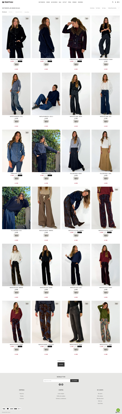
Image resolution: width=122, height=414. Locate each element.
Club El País (100, 403)
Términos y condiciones (61, 398)
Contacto (22, 398)
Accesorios (54, 2)
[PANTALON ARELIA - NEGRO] (76, 322)
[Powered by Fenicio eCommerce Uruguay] (118, 412)
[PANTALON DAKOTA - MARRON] (46, 208)
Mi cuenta (100, 393)
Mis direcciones (100, 398)
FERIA (69, 2)
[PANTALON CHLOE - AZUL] (76, 265)
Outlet (65, 2)
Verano (74, 2)
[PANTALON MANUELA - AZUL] (16, 94)
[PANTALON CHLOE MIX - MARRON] (76, 208)
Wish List (100, 401)
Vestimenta (42, 2)
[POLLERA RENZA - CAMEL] (105, 151)
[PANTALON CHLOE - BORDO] (105, 265)
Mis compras (100, 396)
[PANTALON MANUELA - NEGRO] (105, 37)
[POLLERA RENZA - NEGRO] (76, 151)
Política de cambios (61, 396)
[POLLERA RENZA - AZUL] (16, 208)
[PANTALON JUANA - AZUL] (105, 94)
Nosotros (22, 393)
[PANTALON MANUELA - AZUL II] (46, 94)
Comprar (21, 56)
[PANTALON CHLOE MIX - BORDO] (105, 208)
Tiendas (22, 396)
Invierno (80, 2)
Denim (48, 2)
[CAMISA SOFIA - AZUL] (46, 151)
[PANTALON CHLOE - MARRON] (16, 265)
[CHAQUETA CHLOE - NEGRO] (16, 37)
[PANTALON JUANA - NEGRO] (76, 94)
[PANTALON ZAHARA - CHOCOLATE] (46, 322)
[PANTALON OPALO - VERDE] (105, 322)
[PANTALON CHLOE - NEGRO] (46, 265)
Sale (60, 2)
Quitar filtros (26, 11)
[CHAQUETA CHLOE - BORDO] (76, 37)
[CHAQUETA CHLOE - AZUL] (46, 37)
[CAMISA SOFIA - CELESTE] (16, 151)
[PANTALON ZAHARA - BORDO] (16, 322)
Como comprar (61, 393)
